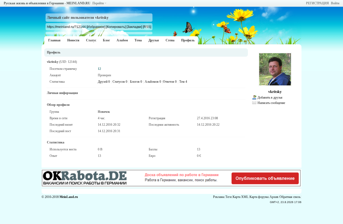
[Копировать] (116, 26)
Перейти (98, 3)
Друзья (153, 40)
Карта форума (259, 197)
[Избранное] (96, 26)
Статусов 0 (120, 82)
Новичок (104, 112)
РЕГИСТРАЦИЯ (317, 3)
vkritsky (275, 92)
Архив (274, 197)
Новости (73, 40)
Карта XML (240, 197)
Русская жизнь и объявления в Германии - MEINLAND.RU (47, 3)
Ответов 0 (170, 82)
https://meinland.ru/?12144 (66, 26)
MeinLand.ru (68, 197)
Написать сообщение (271, 103)
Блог (106, 40)
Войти (335, 3)
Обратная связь (289, 197)
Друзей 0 (104, 82)
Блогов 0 (136, 82)
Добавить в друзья (270, 97)
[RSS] (147, 26)
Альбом (122, 40)
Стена (170, 40)
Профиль (188, 40)
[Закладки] (134, 26)
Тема (138, 40)
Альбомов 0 (153, 82)
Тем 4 (183, 82)
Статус (91, 40)
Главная (54, 40)
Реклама (218, 197)
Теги (228, 197)
